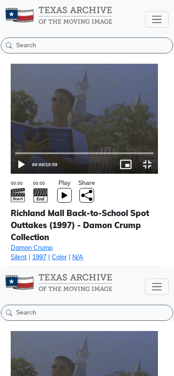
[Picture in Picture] (142, 365)
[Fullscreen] (163, 365)
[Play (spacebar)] (10, 365)
